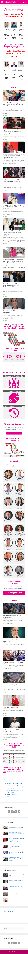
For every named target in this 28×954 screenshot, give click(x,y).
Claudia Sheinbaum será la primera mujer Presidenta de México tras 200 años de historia (13, 104)
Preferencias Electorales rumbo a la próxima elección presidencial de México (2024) (15, 790)
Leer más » (5, 115)
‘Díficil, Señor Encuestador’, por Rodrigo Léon (12, 616)
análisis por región (19, 588)
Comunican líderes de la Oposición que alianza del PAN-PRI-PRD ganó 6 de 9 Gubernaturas (13, 206)
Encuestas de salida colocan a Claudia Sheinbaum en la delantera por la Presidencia (13, 232)
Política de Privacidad (8, 915)
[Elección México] (8, 2)
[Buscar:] (14, 928)
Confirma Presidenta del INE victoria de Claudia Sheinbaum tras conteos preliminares (14, 181)
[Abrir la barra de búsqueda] (23, 2)
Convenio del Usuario (8, 911)
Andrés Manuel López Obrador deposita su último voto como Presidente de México (11, 285)
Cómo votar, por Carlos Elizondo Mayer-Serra (12, 640)
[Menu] (26, 2)
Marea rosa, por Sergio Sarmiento (12, 685)
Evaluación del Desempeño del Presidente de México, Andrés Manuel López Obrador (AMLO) (15, 785)
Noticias (14, 87)
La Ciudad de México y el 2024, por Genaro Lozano (12, 730)
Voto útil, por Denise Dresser (11, 707)
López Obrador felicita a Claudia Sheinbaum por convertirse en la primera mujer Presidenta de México (13, 131)
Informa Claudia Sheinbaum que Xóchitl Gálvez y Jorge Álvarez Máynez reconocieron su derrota (14, 155)
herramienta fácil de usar (16, 429)
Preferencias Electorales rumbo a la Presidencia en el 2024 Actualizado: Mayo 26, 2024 (14, 327)
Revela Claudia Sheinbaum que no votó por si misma (13, 311)
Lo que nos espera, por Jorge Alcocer (13, 662)
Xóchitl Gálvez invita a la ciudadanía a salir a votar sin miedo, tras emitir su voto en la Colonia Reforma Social (13, 261)
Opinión (14, 600)
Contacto (5, 918)
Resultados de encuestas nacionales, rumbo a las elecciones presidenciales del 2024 (13, 770)
